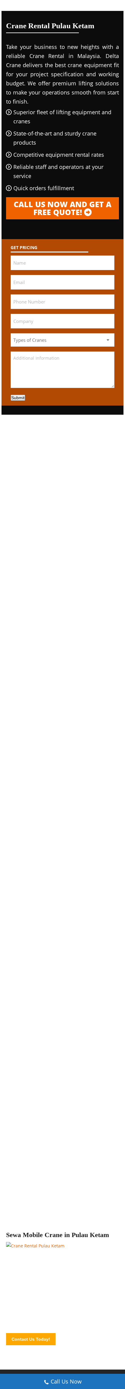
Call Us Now (66, 1381)
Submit (18, 397)
